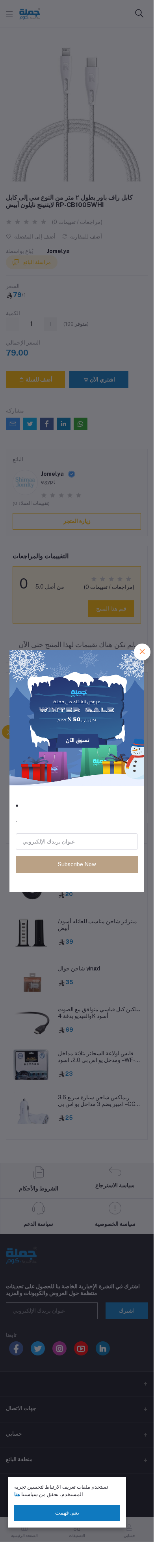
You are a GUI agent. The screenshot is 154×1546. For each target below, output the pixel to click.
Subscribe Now (77, 864)
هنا (17, 1494)
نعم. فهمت (67, 1512)
